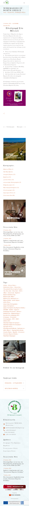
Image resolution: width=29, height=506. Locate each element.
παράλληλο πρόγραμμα (9, 336)
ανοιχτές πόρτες (7, 332)
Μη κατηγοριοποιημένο (9, 187)
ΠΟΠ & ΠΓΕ (6, 321)
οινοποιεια (21, 332)
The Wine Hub (7, 172)
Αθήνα (5, 293)
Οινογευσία (13, 317)
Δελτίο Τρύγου (15, 300)
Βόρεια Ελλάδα (7, 300)
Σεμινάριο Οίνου (7, 326)
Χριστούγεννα (20, 328)
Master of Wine (7, 169)
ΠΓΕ (13, 319)
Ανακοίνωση (11, 293)
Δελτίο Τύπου (6, 302)
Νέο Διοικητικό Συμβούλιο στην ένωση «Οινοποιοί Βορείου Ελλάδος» (13, 249)
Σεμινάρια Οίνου (8, 193)
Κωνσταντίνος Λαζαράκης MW (11, 315)
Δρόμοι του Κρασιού (8, 306)
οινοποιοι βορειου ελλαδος (10, 334)
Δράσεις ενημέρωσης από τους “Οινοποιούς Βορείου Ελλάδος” (13, 241)
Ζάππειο (19, 312)
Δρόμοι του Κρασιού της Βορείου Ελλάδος (14, 308)
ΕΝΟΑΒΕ (16, 23)
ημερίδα (15, 332)
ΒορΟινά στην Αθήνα (8, 297)
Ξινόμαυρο (6, 317)
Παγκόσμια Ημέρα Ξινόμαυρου (11, 323)
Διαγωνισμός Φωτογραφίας (11, 182)
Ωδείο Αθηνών (7, 330)
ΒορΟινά (5, 177)
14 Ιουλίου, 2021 (7, 23)
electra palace (12, 285)
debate (5, 285)
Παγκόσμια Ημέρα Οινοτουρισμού (12, 325)
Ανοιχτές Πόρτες (8, 174)
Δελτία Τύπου (7, 179)
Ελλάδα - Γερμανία (14, 310)
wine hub (15, 291)
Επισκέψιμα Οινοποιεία (9, 312)
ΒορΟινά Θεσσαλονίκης (9, 295)
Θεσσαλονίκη (6, 313)
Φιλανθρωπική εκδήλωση (9, 328)
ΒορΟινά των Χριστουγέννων (10, 298)
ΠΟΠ (17, 319)
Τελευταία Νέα (10, 12)
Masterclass (17, 287)
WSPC (20, 291)
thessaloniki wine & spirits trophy (12, 289)
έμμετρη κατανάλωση (17, 330)
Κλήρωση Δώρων (7, 185)
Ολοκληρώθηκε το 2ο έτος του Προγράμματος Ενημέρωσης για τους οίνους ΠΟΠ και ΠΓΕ (13, 233)
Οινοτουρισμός (7, 190)
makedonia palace (8, 287)
